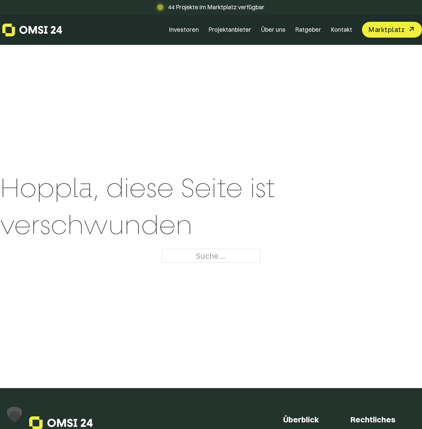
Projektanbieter (230, 29)
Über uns (273, 29)
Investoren (184, 29)
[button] (14, 414)
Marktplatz (386, 29)
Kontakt (341, 29)
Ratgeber (308, 29)
